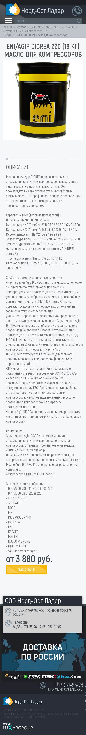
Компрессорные (37, 31)
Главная (7, 27)
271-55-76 (30, 626)
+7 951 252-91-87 (49, 626)
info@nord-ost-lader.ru (65, 689)
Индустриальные (13, 31)
